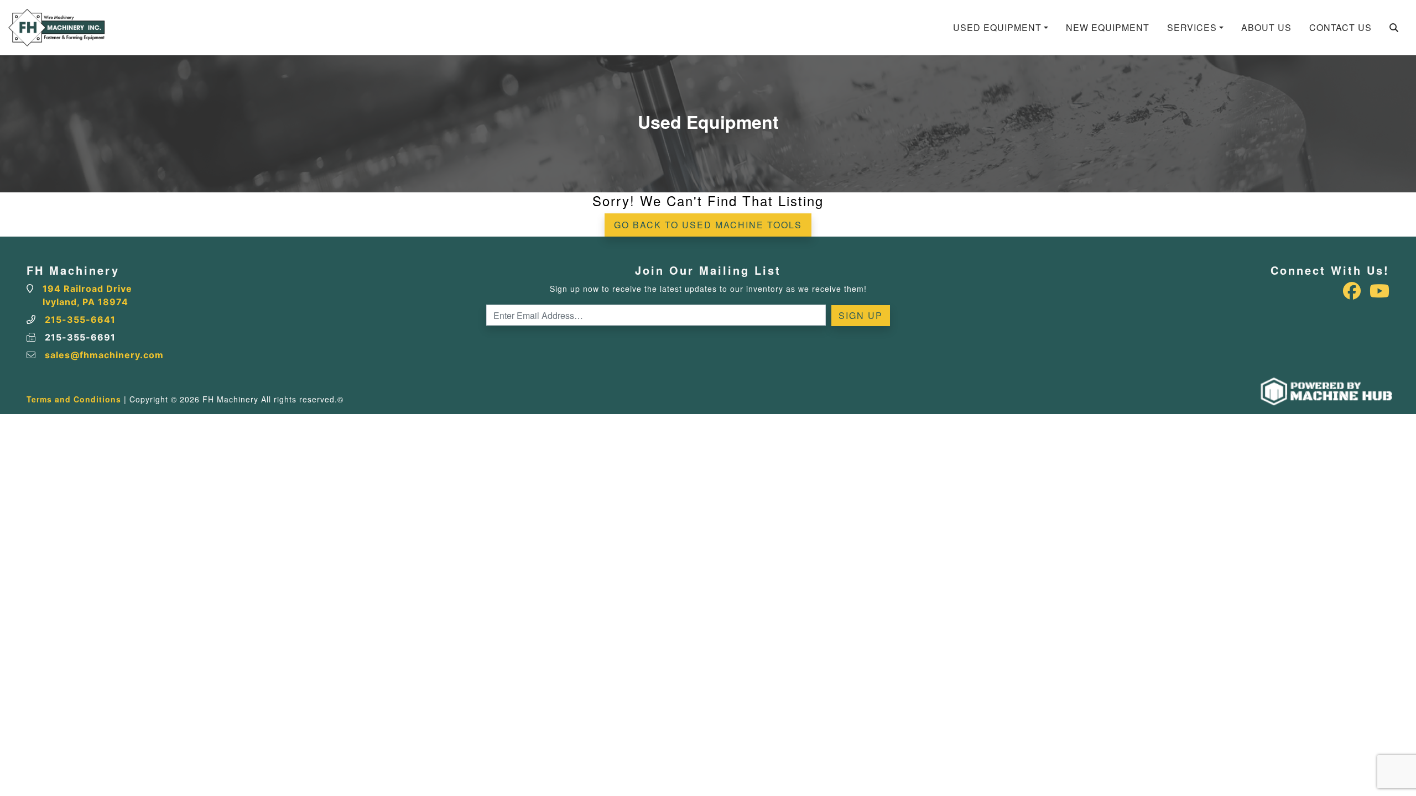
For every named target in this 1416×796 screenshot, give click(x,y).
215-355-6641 (80, 319)
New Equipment (1107, 27)
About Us (1266, 27)
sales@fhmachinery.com (104, 354)
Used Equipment (997, 27)
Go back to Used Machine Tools (708, 224)
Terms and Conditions (74, 399)
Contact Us (1340, 27)
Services (1192, 27)
